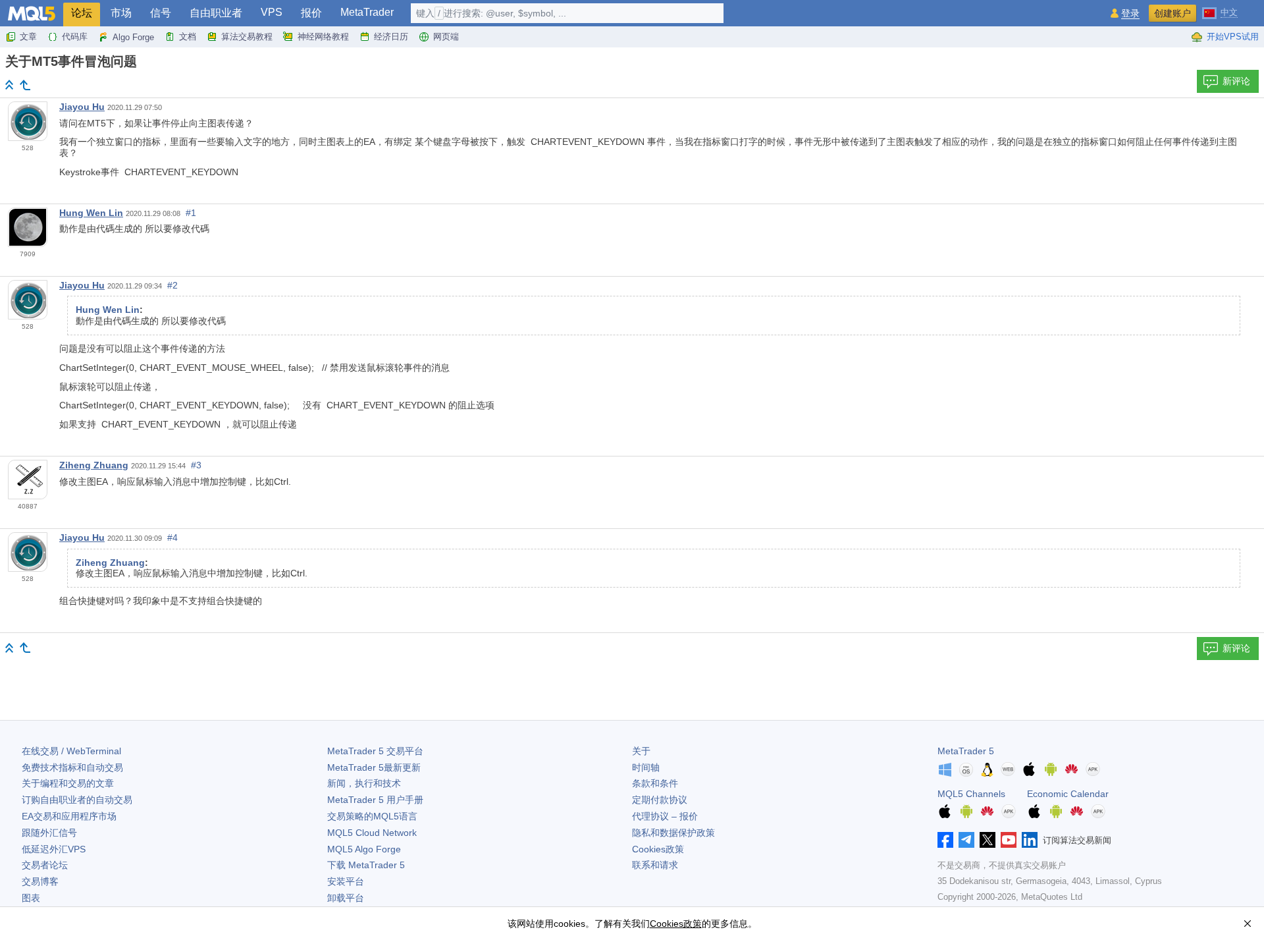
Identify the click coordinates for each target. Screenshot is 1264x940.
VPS (271, 12)
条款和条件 (655, 783)
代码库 (75, 36)
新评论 (1236, 81)
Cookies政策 (658, 849)
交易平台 (375, 751)
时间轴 (646, 767)
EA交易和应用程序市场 (69, 816)
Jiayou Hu (82, 106)
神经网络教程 (323, 36)
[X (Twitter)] (987, 840)
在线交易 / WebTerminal (71, 751)
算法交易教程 (247, 36)
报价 (311, 12)
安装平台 (345, 881)
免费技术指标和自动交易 (72, 767)
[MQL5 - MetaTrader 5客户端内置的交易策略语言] (31, 13)
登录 (1130, 13)
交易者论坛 (45, 865)
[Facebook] (945, 840)
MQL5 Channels (971, 793)
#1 (191, 212)
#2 (172, 285)
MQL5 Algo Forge (364, 849)
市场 (121, 12)
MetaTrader (367, 12)
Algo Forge (133, 37)
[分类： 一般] (25, 85)
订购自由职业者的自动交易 (77, 799)
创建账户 (1172, 13)
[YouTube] (1008, 840)
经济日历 (391, 36)
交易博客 (40, 881)
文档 (187, 36)
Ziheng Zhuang (93, 465)
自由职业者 (216, 12)
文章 (28, 36)
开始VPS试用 (1233, 36)
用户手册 (375, 799)
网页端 (446, 36)
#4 (172, 537)
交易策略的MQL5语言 (372, 816)
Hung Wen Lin (91, 212)
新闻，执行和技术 (364, 783)
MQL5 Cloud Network (372, 832)
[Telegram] (966, 840)
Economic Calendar (1068, 793)
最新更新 (374, 767)
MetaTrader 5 (965, 751)
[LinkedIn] (1030, 840)
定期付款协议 (659, 799)
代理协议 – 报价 (665, 816)
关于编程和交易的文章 (68, 783)
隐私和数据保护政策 (673, 832)
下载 (366, 865)
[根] (9, 85)
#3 (196, 465)
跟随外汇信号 (49, 832)
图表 (31, 898)
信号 (160, 12)
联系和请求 (655, 865)
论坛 (81, 12)
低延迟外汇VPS (54, 849)
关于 (641, 751)
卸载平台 (345, 898)
